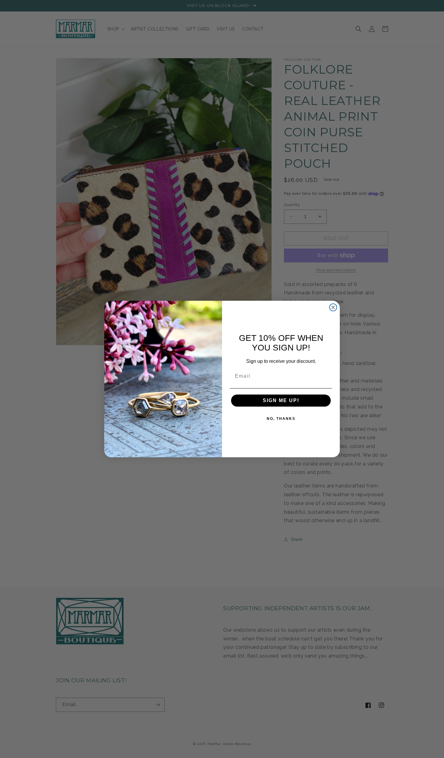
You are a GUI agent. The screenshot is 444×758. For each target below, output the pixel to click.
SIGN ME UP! (281, 400)
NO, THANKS (281, 419)
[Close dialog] (333, 307)
